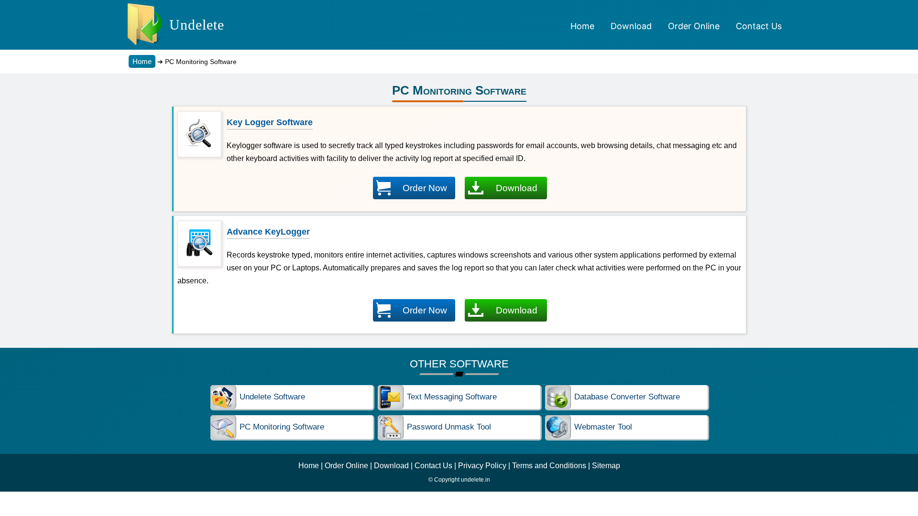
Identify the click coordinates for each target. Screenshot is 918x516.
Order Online (346, 466)
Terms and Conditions (549, 466)
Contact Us (433, 466)
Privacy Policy (482, 466)
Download (516, 188)
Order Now (425, 188)
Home (142, 61)
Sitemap (606, 466)
